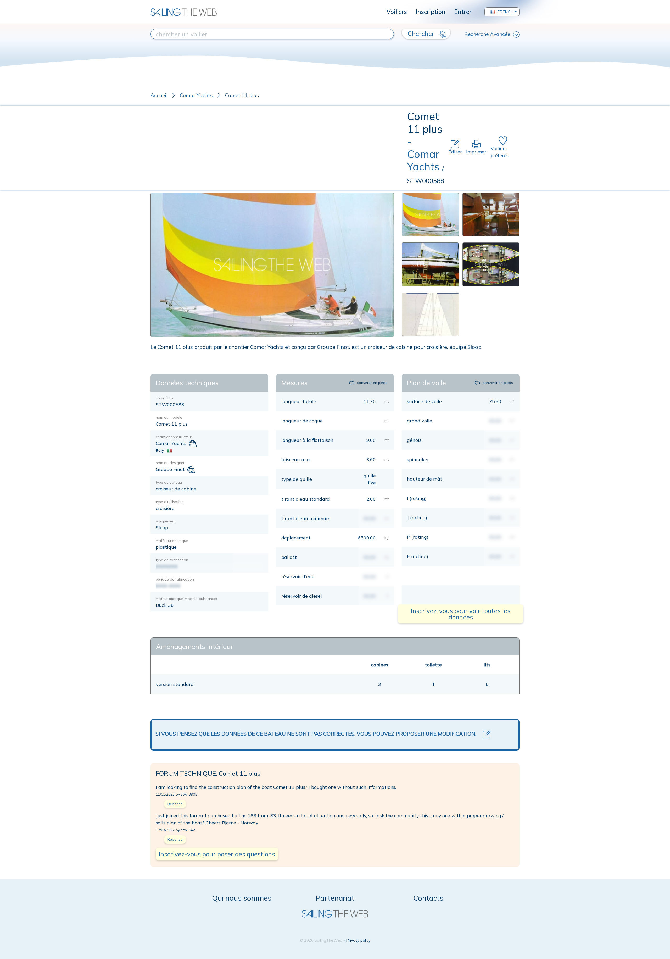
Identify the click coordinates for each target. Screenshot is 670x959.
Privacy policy (358, 940)
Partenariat (335, 897)
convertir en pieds (372, 382)
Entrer (463, 11)
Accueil (159, 95)
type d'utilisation (170, 501)
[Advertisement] (278, 147)
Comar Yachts (196, 95)
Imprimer (476, 152)
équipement (166, 521)
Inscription (430, 11)
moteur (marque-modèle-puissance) (186, 598)
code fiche (165, 398)
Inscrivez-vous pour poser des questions (217, 854)
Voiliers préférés (499, 151)
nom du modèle (169, 417)
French (505, 11)
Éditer (455, 152)
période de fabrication (175, 579)
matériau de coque (172, 540)
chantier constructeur (174, 436)
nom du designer (170, 462)
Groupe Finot (170, 469)
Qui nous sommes (241, 897)
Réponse (175, 804)
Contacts (428, 897)
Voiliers (397, 11)
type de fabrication (172, 560)
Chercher (422, 33)
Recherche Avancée (487, 34)
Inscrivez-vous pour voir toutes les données (460, 614)
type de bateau (169, 482)
